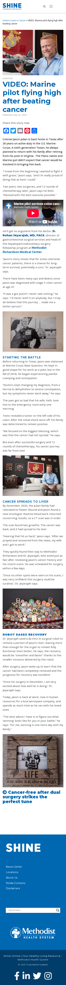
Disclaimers (13, 888)
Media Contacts (15, 883)
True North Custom (37, 964)
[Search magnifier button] (57, 910)
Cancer (22, 20)
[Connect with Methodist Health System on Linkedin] (26, 976)
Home (6, 20)
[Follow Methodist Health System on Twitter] (37, 976)
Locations (12, 872)
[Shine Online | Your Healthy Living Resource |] (12, 6)
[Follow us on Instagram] (48, 976)
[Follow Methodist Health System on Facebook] (17, 976)
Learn (14, 20)
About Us (11, 877)
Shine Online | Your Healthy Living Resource (32, 955)
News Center (14, 866)
